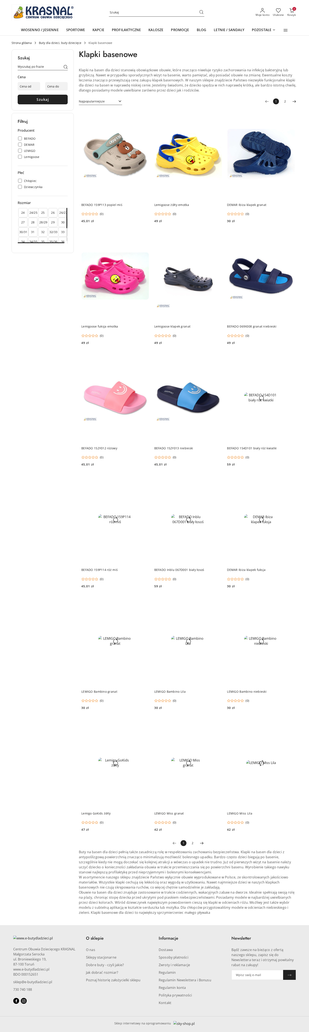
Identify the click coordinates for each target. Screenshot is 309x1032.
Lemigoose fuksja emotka (99, 326)
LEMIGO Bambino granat (99, 692)
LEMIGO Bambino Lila (170, 692)
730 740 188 (22, 989)
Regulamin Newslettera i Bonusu (185, 980)
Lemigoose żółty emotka (171, 205)
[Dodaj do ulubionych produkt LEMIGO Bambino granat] (144, 601)
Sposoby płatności (173, 957)
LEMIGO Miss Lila (239, 813)
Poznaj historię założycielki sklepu (113, 980)
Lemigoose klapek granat (172, 326)
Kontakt (165, 1002)
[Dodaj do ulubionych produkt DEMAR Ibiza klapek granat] (290, 114)
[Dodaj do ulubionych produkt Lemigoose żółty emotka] (217, 114)
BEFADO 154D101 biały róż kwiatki (252, 448)
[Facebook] (16, 1001)
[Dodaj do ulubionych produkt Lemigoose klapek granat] (217, 235)
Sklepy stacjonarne (101, 957)
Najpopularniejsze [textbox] (92, 101)
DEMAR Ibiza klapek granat (246, 205)
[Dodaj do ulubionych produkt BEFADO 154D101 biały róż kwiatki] (290, 357)
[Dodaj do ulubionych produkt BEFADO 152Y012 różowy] (144, 357)
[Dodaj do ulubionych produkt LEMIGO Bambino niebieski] (290, 601)
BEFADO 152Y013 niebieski (173, 448)
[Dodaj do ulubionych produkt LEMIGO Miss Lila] (290, 722)
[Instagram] (24, 1001)
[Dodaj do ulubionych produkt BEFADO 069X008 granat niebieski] (290, 235)
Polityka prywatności (175, 995)
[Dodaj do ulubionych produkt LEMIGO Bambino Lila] (217, 601)
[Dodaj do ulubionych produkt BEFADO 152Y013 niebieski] (217, 357)
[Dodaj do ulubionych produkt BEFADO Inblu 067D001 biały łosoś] (217, 479)
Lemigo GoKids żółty (96, 813)
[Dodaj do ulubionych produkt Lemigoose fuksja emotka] (144, 235)
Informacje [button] (168, 938)
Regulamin (167, 972)
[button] (285, 30)
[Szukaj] (65, 67)
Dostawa (166, 949)
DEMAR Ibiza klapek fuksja (246, 570)
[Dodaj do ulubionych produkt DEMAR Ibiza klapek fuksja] (290, 479)
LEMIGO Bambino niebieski (247, 692)
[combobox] (100, 101)
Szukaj (43, 99)
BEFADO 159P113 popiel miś (101, 205)
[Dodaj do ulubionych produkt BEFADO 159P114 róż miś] (144, 479)
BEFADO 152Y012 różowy (99, 448)
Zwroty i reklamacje (174, 965)
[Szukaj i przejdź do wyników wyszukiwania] (201, 12)
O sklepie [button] (95, 938)
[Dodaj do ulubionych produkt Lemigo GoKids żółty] (144, 722)
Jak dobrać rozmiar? (102, 972)
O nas (90, 949)
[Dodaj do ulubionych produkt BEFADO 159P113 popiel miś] (144, 114)
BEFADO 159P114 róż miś (99, 570)
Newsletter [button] (241, 938)
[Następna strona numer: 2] (294, 101)
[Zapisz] (289, 975)
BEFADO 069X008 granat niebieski (251, 326)
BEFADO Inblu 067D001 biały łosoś (179, 570)
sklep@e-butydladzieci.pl (32, 982)
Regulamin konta (172, 987)
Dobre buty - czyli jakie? (105, 965)
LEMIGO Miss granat (169, 813)
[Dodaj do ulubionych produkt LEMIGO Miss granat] (217, 722)
